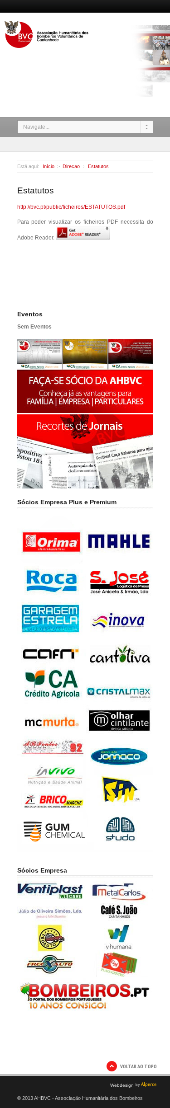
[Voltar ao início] (47, 46)
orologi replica (71, 1079)
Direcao (71, 166)
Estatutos (98, 166)
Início (48, 166)
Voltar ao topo (138, 1066)
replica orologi (35, 1079)
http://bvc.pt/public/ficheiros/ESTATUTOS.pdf (71, 207)
